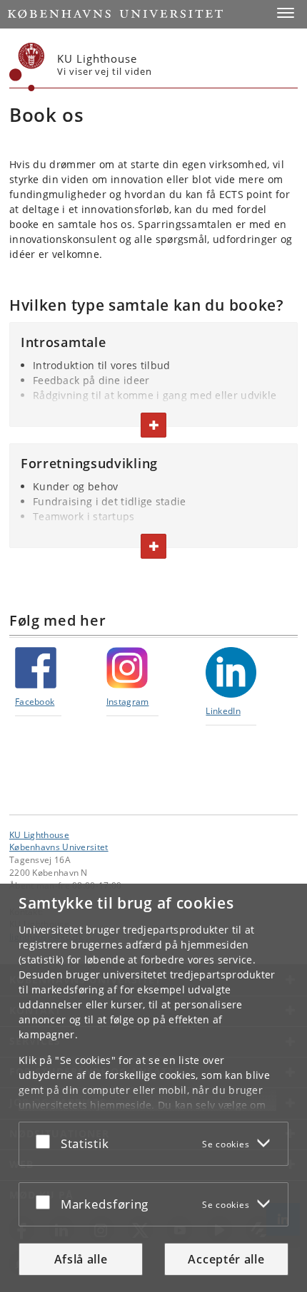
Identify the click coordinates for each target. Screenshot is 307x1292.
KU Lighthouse (39, 834)
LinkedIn (223, 711)
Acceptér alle (226, 1259)
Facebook (34, 702)
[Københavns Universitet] (27, 67)
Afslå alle (81, 1259)
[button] (285, 13)
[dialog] (153, 1088)
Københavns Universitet (59, 846)
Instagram (127, 702)
